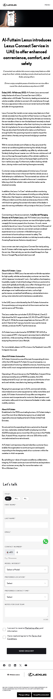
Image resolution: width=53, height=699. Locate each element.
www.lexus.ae (29, 347)
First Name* (10, 505)
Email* (8, 532)
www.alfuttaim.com (10, 468)
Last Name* (10, 518)
